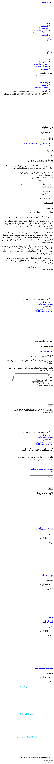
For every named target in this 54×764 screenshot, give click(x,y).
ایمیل (50, 377)
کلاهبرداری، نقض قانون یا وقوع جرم (35, 172)
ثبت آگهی (49, 39)
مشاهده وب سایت (45, 304)
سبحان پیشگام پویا (44, 668)
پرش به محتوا (47, 2)
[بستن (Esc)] (52, 760)
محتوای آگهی (44, 175)
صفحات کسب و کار (40, 33)
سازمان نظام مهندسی (27, 723)
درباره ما (44, 26)
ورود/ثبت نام (27, 700)
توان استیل (47, 575)
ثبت (44, 187)
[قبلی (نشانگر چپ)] (52, 762)
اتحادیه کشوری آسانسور (27, 727)
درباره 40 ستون (27, 691)
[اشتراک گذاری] (49, 760)
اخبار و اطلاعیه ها (40, 30)
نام (51, 375)
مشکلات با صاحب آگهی (40, 177)
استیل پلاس (47, 621)
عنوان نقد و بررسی (44, 380)
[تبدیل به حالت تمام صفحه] (47, 760)
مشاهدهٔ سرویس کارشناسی (41, 469)
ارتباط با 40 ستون (27, 696)
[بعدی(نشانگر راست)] (49, 762)
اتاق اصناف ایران (27, 719)
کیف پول (44, 35)
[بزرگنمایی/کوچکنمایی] (44, 760)
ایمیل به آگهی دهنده (45, 309)
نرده (51, 524)
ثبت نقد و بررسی (46, 351)
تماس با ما (43, 28)
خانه (46, 23)
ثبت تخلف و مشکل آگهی (43, 311)
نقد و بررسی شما (45, 385)
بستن (50, 187)
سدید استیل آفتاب (44, 528)
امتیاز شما (48, 382)
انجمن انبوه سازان (27, 732)
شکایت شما (47, 184)
